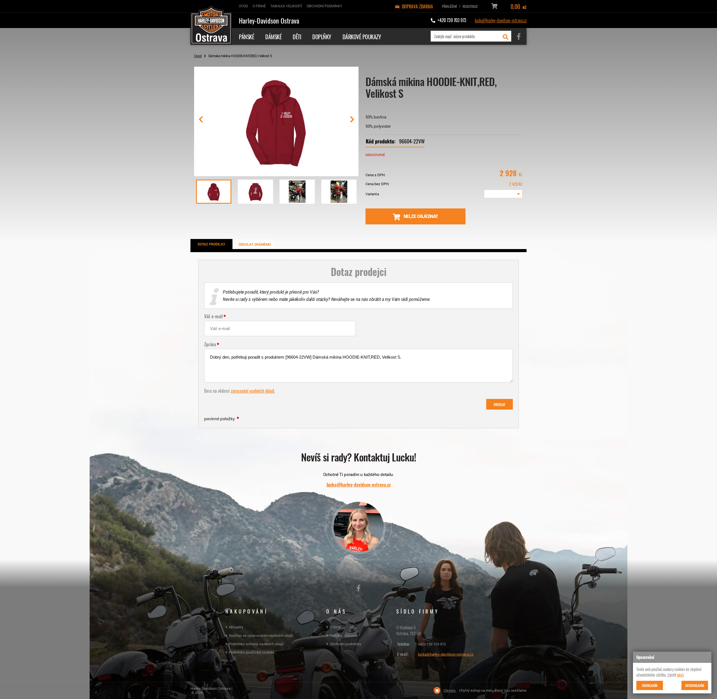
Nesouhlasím (694, 685)
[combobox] (503, 194)
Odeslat (499, 404)
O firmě (335, 627)
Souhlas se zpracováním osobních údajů (261, 635)
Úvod (198, 56)
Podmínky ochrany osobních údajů (256, 643)
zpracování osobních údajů (252, 390)
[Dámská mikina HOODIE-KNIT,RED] (276, 174)
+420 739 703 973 (432, 644)
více (680, 675)
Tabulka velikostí (343, 635)
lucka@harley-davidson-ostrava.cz (501, 20)
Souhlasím (649, 685)
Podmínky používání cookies (251, 652)
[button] (352, 121)
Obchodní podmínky (345, 643)
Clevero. (449, 690)
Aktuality (236, 627)
